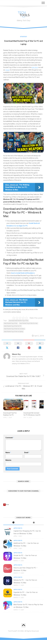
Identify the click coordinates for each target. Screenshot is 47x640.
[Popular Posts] (34, 522)
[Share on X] (7, 345)
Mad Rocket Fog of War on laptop (13, 331)
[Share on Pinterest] (29, 345)
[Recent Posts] (13, 522)
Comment (9, 438)
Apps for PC (18, 528)
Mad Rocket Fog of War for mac (28, 323)
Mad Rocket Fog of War (10, 323)
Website (8, 460)
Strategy (23, 36)
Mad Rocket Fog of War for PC (12, 326)
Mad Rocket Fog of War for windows (14, 329)
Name (8, 452)
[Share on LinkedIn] (39, 345)
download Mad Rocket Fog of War (18, 320)
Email (26, 452)
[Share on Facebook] (18, 345)
